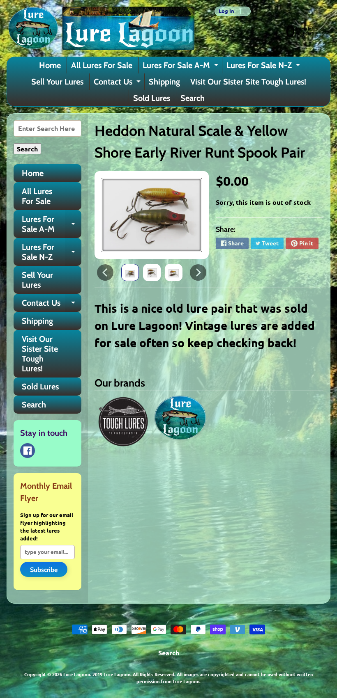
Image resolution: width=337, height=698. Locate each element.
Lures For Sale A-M (181, 66)
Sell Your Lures (57, 82)
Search (192, 98)
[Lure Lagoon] (101, 28)
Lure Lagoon (76, 674)
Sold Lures (151, 98)
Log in (226, 11)
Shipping (164, 82)
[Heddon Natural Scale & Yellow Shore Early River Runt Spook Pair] (130, 272)
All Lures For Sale (101, 65)
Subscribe (44, 570)
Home (50, 65)
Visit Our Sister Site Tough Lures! (248, 82)
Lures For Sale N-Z (264, 66)
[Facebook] (27, 450)
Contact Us (118, 83)
